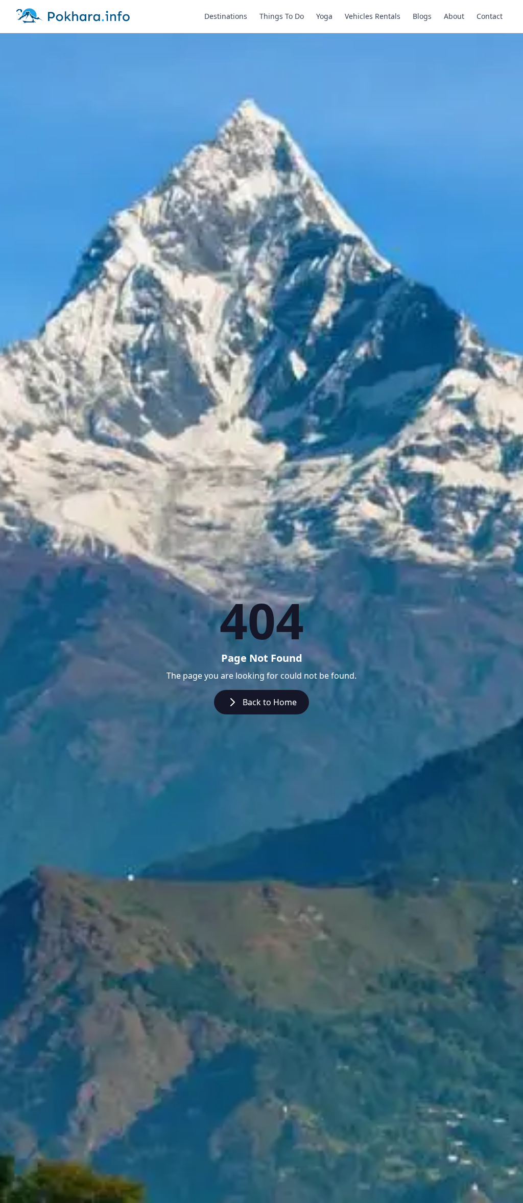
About (454, 16)
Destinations (225, 16)
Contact (490, 16)
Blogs (422, 16)
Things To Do (281, 16)
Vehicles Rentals (372, 16)
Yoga (324, 16)
